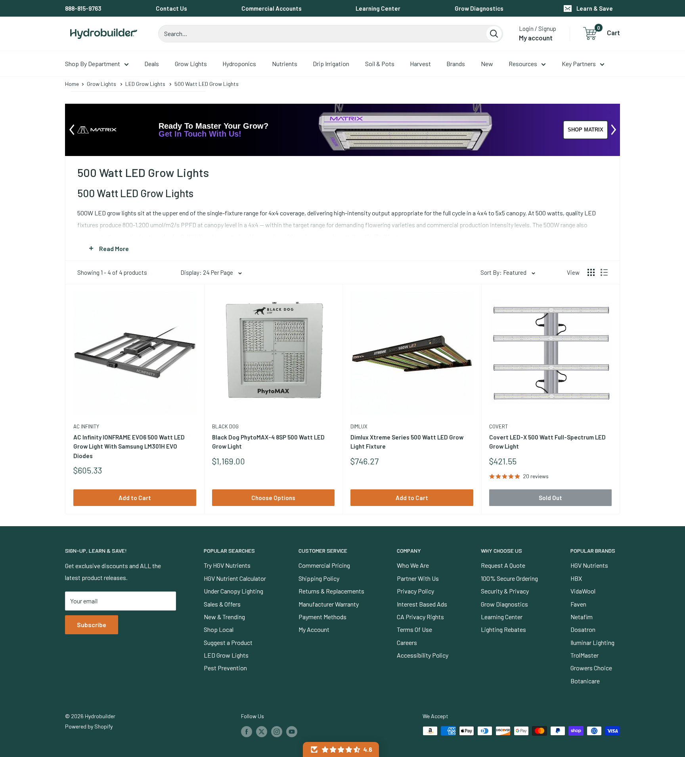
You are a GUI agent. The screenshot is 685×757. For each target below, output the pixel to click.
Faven (578, 604)
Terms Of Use (414, 629)
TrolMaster (584, 655)
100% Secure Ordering (509, 578)
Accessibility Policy (422, 655)
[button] (341, 749)
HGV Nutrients (589, 565)
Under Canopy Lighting (233, 591)
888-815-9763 (83, 8)
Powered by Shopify (89, 726)
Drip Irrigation (331, 63)
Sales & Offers (222, 604)
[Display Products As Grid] (591, 272)
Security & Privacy (505, 591)
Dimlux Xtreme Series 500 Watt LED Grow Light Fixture (406, 442)
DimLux (358, 426)
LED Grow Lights (145, 83)
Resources (523, 63)
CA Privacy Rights (420, 616)
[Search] (493, 33)
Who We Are (413, 565)
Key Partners (579, 63)
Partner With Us (418, 578)
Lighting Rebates (503, 629)
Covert (498, 426)
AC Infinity (86, 426)
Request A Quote (503, 565)
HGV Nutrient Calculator (235, 578)
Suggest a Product (228, 642)
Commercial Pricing (324, 565)
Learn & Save (594, 8)
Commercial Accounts (271, 8)
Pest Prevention (225, 667)
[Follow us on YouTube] (291, 731)
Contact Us (171, 8)
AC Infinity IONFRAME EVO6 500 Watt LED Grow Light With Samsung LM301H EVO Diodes (129, 446)
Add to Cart (135, 497)
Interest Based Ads (422, 604)
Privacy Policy (415, 591)
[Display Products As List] (604, 272)
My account (536, 38)
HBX (576, 578)
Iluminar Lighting (592, 642)
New (487, 63)
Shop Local (218, 629)
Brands (455, 63)
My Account (313, 629)
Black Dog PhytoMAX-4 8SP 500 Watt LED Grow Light (268, 442)
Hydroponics (239, 63)
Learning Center (378, 8)
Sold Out (550, 497)
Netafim (581, 616)
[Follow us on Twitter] (261, 731)
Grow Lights (191, 63)
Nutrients (284, 63)
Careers (407, 642)
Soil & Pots (379, 63)
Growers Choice (591, 667)
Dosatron (582, 629)
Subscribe (91, 624)
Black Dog (225, 426)
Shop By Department (92, 63)
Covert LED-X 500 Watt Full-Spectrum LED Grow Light (547, 442)
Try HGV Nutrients (227, 565)
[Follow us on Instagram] (276, 731)
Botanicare (585, 681)
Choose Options (273, 497)
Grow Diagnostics (479, 8)
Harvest (420, 63)
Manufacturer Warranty (328, 604)
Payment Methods (322, 616)
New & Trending (224, 616)
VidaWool (582, 591)
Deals (151, 63)
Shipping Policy (318, 578)
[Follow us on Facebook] (246, 731)
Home (72, 83)
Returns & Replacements (331, 591)
